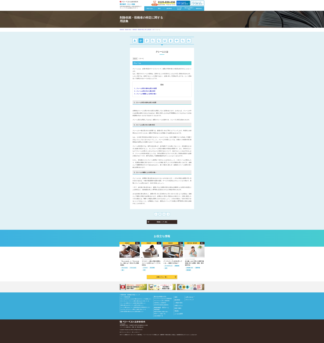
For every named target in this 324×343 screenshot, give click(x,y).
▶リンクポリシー (136, 332)
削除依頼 (177, 265)
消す (144, 270)
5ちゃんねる (124, 267)
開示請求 (189, 270)
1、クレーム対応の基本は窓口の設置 (145, 88)
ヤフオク (145, 267)
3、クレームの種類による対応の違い (145, 93)
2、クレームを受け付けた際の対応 (144, 91)
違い (123, 270)
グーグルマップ (168, 265)
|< (156, 214)
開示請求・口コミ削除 (127, 4)
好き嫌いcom (190, 267)
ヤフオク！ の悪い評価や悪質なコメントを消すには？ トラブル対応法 (151, 263)
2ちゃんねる (133, 267)
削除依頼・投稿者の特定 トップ (130, 294)
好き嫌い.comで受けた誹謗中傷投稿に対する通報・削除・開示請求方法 (194, 263)
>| (168, 214)
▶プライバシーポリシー (125, 332)
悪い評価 (152, 267)
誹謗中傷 (198, 267)
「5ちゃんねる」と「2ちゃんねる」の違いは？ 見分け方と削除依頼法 (129, 263)
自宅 (166, 268)
